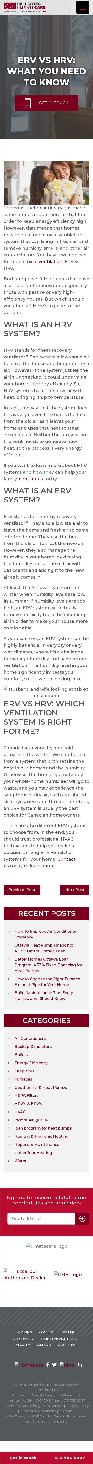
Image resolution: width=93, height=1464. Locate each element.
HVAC (20, 1112)
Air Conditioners (30, 1038)
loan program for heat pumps (43, 1128)
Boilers (21, 1055)
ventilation (50, 261)
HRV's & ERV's (28, 1103)
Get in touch (23, 1458)
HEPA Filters (27, 1095)
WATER (68, 1332)
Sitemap (66, 1411)
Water (20, 1161)
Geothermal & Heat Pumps (41, 1087)
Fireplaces (24, 1071)
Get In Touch (53, 103)
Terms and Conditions (38, 1411)
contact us (31, 479)
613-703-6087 (70, 1458)
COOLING (46, 1332)
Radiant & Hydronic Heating (41, 1136)
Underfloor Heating (33, 1152)
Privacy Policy (77, 1406)
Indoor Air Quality (31, 1120)
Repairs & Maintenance (37, 1144)
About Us (66, 1345)
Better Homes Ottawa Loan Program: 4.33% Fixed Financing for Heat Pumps (48, 965)
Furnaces (23, 1079)
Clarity (23, 1345)
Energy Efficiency (31, 1063)
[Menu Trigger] (82, 7)
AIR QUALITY (23, 1339)
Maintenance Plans (59, 1339)
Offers (44, 1345)
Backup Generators (33, 1046)
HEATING (24, 1332)
